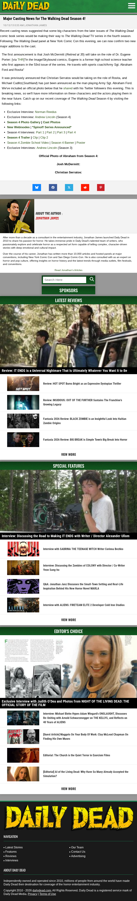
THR (20, 59)
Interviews (11, 860)
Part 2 (51, 132)
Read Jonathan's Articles (68, 270)
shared (67, 88)
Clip (35, 137)
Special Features (68, 466)
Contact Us (78, 851)
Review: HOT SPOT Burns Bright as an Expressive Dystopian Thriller (82, 383)
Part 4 (72, 132)
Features (11, 851)
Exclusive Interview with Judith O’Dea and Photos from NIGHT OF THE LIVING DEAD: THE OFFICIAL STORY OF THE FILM (65, 703)
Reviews (10, 856)
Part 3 (61, 132)
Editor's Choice (68, 631)
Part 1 (40, 132)
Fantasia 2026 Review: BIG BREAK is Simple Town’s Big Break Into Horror (85, 439)
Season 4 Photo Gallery (23, 122)
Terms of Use (47, 893)
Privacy (32, 893)
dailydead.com (41, 890)
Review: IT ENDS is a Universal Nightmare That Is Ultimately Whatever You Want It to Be (64, 370)
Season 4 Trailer (18, 137)
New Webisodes (18, 127)
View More (68, 454)
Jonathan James (36, 25)
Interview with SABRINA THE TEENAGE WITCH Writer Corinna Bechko (83, 549)
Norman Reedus (46, 112)
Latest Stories (14, 847)
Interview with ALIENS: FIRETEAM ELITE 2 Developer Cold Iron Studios (84, 605)
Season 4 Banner (62, 142)
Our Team (77, 847)
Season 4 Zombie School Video (28, 142)
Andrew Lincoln (45, 117)
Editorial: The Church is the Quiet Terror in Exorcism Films (76, 755)
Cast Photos (51, 122)
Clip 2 (44, 137)
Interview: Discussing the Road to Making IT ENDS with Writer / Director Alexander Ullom (66, 536)
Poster (81, 142)
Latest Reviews (68, 300)
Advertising (78, 856)
